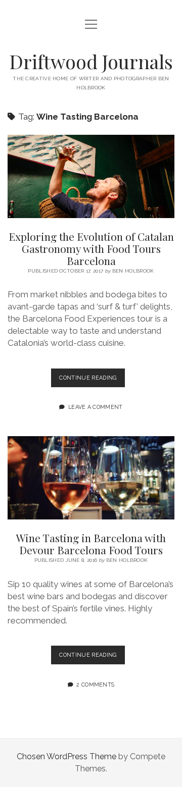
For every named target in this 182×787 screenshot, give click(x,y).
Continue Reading (91, 380)
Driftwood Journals (91, 61)
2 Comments (95, 684)
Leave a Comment (95, 407)
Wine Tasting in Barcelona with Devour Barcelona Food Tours (91, 477)
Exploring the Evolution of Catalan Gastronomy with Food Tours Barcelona (91, 176)
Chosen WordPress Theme (66, 756)
